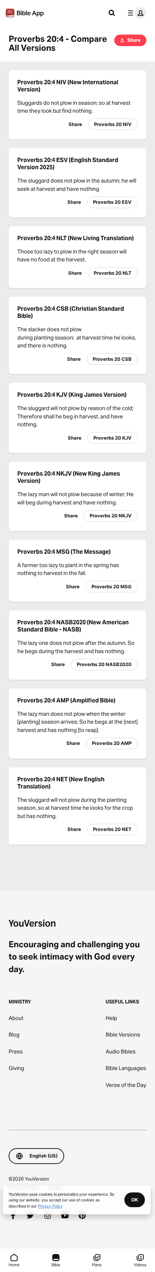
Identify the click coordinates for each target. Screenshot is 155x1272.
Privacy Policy (50, 1206)
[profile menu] (135, 13)
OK (134, 1200)
